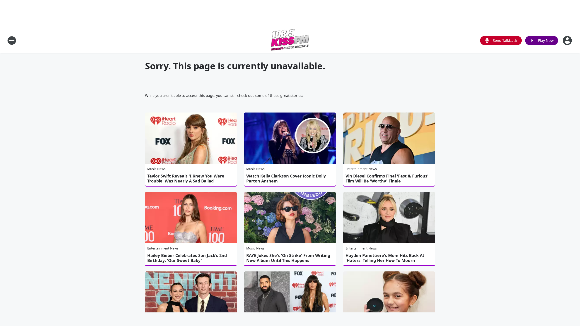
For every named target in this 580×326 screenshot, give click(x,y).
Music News (156, 169)
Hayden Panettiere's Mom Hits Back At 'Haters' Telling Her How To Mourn (385, 258)
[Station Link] (290, 40)
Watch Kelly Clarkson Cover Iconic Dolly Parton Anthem (286, 178)
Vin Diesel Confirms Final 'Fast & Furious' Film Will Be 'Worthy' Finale (387, 178)
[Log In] (568, 40)
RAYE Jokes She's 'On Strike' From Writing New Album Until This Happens (288, 258)
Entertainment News (361, 169)
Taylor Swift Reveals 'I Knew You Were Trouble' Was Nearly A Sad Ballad (185, 178)
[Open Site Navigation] (11, 40)
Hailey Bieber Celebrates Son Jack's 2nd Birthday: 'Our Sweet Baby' (187, 258)
